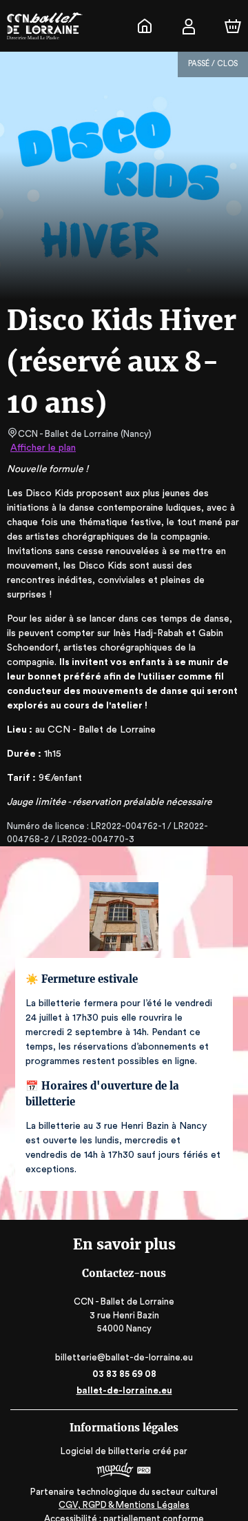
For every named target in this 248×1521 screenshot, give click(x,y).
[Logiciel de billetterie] (124, 1471)
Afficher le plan (43, 448)
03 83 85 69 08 (124, 1373)
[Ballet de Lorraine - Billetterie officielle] (144, 26)
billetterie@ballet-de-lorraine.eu (124, 1357)
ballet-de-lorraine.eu (124, 1390)
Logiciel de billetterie (105, 1451)
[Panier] (233, 26)
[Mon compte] (188, 26)
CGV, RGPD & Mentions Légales (124, 1504)
